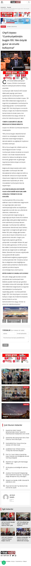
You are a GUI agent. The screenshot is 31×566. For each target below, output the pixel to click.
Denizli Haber (24, 321)
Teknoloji (26, 370)
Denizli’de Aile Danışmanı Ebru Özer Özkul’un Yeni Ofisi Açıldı (16, 438)
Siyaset (3, 26)
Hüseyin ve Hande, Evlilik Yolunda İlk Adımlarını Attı (16, 481)
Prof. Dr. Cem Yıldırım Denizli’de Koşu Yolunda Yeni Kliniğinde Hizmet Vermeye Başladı (16, 456)
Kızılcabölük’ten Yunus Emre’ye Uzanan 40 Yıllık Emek (14, 444)
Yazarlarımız (19, 561)
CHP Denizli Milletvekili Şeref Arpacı (14, 321)
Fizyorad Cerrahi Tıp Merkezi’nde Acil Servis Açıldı (15, 487)
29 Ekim (4, 321)
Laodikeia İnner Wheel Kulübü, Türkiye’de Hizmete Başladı (14, 450)
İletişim (25, 561)
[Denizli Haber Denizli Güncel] (16, 3)
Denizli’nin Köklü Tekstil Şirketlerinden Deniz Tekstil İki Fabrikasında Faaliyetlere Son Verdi (16, 432)
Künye (12, 561)
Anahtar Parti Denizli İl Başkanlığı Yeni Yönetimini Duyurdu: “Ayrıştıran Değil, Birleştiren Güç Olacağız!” (16, 474)
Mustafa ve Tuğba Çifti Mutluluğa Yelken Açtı (15, 462)
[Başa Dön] (28, 563)
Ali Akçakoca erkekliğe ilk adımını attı (15, 468)
